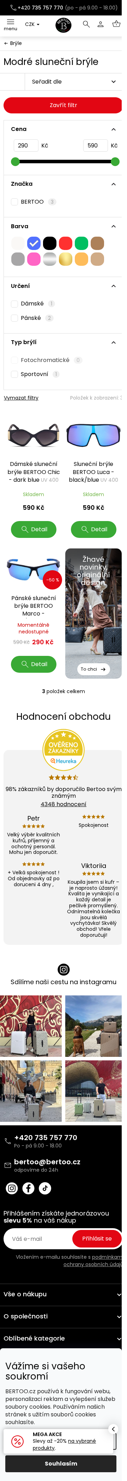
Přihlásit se (97, 1239)
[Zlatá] (66, 259)
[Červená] (66, 243)
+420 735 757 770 (45, 1138)
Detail (39, 529)
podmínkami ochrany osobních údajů (93, 1260)
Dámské (36, 303)
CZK (30, 24)
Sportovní (39, 374)
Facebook (28, 1188)
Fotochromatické (50, 360)
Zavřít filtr (63, 105)
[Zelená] (81, 243)
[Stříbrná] (50, 259)
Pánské (36, 318)
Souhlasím (61, 1464)
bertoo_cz (12, 1188)
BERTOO (37, 201)
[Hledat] (86, 24)
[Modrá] (34, 243)
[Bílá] (18, 243)
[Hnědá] (97, 243)
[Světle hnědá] (97, 259)
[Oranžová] (81, 259)
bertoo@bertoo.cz (47, 1162)
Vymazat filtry (21, 397)
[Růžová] (34, 259)
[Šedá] (18, 259)
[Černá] (50, 243)
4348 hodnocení (63, 804)
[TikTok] (45, 1188)
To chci (89, 669)
